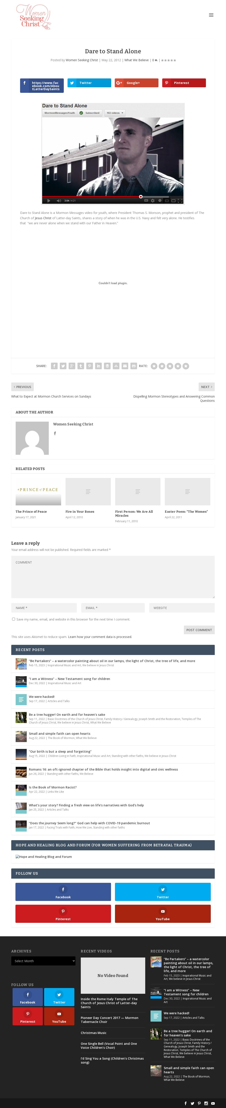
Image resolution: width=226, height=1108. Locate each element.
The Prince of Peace (31, 512)
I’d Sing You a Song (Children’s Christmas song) (112, 1060)
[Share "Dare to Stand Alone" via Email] (125, 366)
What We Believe (136, 60)
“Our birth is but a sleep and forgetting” (60, 751)
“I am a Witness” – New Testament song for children (69, 679)
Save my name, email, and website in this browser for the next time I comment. (73, 619)
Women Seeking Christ (82, 60)
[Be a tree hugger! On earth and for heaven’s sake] (21, 717)
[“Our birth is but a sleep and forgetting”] (21, 754)
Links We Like (56, 792)
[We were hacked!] (21, 699)
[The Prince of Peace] (38, 491)
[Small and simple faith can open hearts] (21, 736)
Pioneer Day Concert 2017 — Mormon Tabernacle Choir (109, 1020)
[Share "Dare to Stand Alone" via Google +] (72, 366)
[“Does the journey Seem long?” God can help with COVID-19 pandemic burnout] (21, 826)
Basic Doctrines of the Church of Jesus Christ (75, 719)
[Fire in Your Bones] (88, 491)
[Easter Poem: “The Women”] (187, 491)
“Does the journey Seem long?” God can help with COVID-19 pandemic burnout (89, 823)
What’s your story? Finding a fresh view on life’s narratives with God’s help (86, 805)
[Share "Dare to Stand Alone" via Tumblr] (80, 366)
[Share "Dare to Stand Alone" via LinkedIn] (98, 366)
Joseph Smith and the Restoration (159, 719)
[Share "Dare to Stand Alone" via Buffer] (107, 366)
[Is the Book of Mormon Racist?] (21, 790)
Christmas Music (93, 1033)
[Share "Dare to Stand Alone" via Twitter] (63, 366)
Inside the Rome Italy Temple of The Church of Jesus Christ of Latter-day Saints (109, 1003)
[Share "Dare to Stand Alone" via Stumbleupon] (116, 366)
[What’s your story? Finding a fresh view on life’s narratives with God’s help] (21, 808)
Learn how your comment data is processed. (100, 637)
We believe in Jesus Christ (98, 665)
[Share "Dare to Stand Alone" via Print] (133, 366)
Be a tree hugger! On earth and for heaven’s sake (67, 714)
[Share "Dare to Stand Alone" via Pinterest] (89, 366)
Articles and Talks (59, 701)
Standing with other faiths (127, 756)
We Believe (86, 774)
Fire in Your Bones (80, 512)
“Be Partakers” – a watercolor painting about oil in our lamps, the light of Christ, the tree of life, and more (112, 661)
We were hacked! (42, 697)
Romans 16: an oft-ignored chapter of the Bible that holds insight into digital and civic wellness (103, 769)
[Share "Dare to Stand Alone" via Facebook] (54, 366)
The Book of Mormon (61, 738)
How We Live (84, 827)
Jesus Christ (43, 218)
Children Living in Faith (62, 756)
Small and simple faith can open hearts (59, 733)
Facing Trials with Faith (61, 827)
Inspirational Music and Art (64, 665)
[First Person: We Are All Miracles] (137, 491)
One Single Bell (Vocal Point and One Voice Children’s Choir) (109, 1046)
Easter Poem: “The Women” (186, 512)
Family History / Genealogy (120, 719)
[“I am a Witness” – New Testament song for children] (21, 681)
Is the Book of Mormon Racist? (53, 787)
